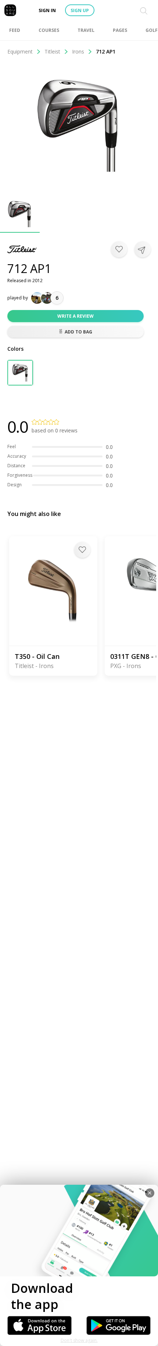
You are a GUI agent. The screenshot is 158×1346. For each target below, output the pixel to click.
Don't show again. (79, 1340)
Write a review (75, 316)
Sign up (80, 10)
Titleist (52, 51)
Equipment (20, 51)
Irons (78, 51)
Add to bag (78, 332)
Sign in (47, 10)
